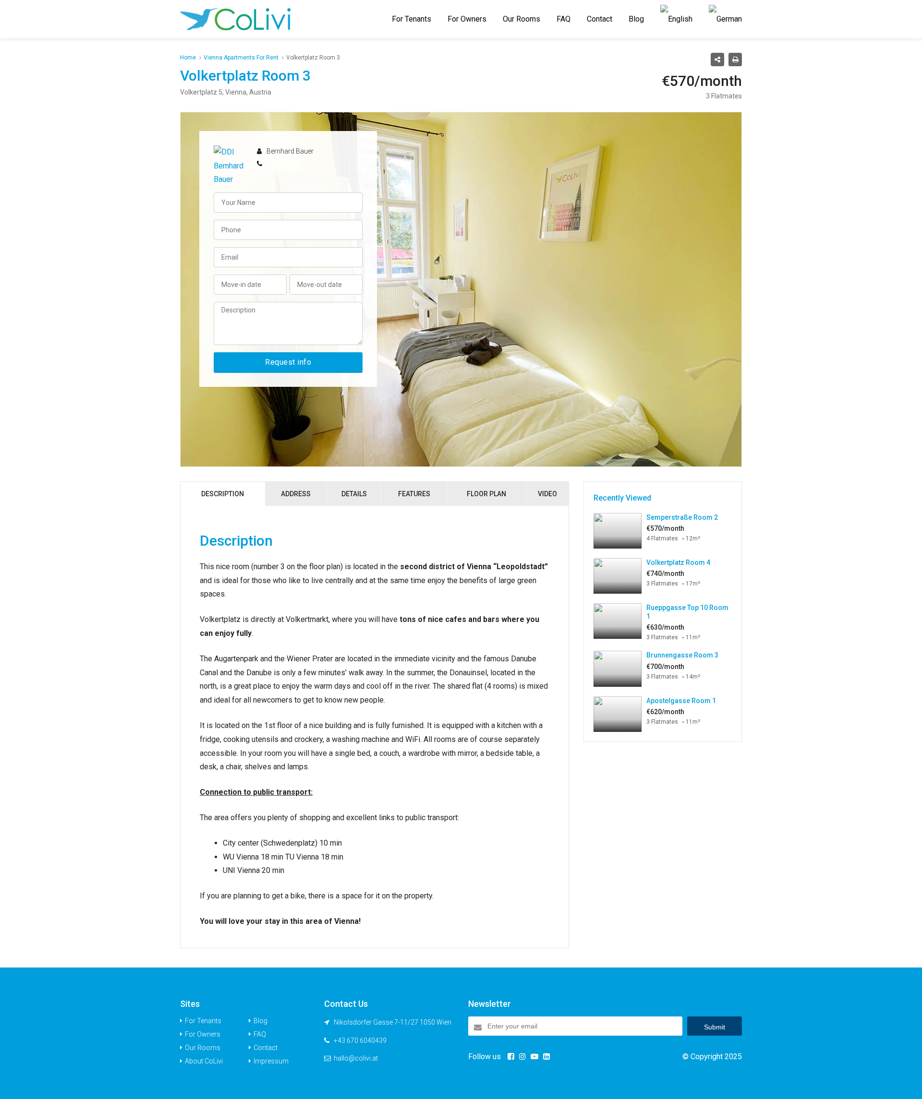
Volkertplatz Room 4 (678, 562)
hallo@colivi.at (356, 1058)
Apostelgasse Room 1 (681, 701)
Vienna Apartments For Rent (241, 57)
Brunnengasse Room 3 (682, 655)
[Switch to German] (725, 19)
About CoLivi (204, 1061)
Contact (599, 19)
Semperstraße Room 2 (682, 517)
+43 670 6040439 (360, 1040)
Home (188, 57)
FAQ (563, 19)
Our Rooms (521, 19)
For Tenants (411, 19)
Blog (636, 19)
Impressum (271, 1061)
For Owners (467, 19)
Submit (714, 1027)
